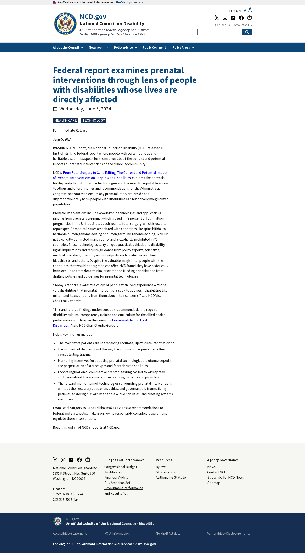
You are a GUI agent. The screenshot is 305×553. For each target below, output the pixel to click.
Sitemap (213, 482)
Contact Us (222, 25)
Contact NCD (216, 472)
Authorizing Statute (171, 477)
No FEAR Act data (168, 533)
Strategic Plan (166, 472)
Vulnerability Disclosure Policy (228, 533)
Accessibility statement (70, 533)
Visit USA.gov (145, 544)
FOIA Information (117, 533)
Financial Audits (116, 477)
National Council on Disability (130, 523)
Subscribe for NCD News (225, 477)
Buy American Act (117, 482)
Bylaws (161, 466)
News (211, 466)
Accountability (243, 25)
